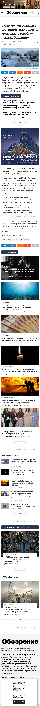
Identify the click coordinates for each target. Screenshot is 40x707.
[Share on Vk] (12, 72)
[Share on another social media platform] (35, 72)
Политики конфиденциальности (18, 694)
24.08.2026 (13, 614)
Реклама (12, 677)
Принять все (19, 702)
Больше (20, 122)
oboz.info (4, 42)
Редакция (4, 677)
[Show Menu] (2, 12)
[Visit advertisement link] (20, 4)
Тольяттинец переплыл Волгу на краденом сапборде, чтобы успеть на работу (18, 108)
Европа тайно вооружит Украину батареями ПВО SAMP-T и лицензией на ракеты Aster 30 (24, 462)
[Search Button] (38, 12)
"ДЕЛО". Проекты (9, 604)
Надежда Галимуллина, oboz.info (11, 374)
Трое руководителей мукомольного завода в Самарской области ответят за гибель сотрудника (18, 271)
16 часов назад (17, 500)
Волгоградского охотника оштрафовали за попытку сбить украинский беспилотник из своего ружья (19, 115)
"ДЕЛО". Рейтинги (10, 554)
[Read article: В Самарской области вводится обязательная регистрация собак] (5, 506)
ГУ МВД (9, 239)
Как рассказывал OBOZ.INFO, (13, 221)
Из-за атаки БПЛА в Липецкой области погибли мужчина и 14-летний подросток (22, 472)
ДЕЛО (6, 564)
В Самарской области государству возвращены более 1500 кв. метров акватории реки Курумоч (16, 307)
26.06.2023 (13, 564)
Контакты (21, 677)
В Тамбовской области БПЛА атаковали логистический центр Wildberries (23, 483)
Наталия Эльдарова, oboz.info (12, 276)
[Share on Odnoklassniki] (20, 72)
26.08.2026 (27, 276)
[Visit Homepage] (16, 12)
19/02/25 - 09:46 (16, 42)
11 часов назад (17, 466)
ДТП (15, 239)
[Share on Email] (27, 72)
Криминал (8, 266)
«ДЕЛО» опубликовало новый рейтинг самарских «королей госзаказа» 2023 (17, 559)
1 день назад (16, 509)
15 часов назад (17, 477)
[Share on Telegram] (4, 72)
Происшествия (24, 239)
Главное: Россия (8, 366)
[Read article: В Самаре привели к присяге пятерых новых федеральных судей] (20, 417)
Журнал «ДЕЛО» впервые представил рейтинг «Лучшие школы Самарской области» (17, 609)
